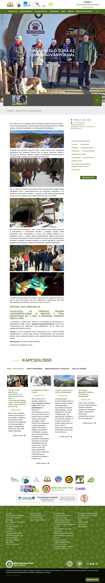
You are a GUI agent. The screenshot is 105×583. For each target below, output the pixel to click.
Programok (54, 11)
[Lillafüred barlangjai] (90, 479)
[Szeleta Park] (69, 479)
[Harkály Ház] (80, 479)
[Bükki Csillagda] (36, 479)
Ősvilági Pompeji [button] (26, 11)
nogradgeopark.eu (87, 147)
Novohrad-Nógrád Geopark (80, 141)
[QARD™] (80, 489)
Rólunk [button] (71, 11)
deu (89, 7)
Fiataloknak (75, 151)
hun (83, 7)
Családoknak (84, 144)
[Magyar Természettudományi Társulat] (84, 498)
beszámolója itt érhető (41, 302)
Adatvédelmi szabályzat (13, 575)
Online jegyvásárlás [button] (84, 11)
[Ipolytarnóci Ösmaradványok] (47, 479)
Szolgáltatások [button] (41, 11)
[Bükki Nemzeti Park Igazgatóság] (57, 489)
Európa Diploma (76, 161)
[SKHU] (46, 498)
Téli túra (74, 144)
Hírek (63, 11)
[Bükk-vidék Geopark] (58, 479)
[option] (19, 100)
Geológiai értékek (88, 151)
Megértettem (92, 580)
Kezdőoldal (12, 11)
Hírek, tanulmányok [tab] (15, 369)
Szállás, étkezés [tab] (79, 369)
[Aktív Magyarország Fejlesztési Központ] (15, 479)
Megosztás (89, 177)
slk (92, 7)
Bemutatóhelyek (88, 157)
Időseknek (74, 147)
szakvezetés (75, 169)
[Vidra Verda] (30, 489)
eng (86, 7)
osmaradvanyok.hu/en (78, 154)
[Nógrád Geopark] (25, 479)
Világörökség (76, 157)
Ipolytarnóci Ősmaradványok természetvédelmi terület (81, 165)
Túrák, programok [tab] (34, 369)
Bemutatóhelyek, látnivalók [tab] (57, 369)
